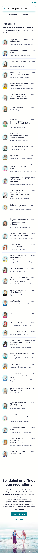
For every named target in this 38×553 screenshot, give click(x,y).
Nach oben (6, 463)
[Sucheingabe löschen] (33, 8)
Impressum (20, 551)
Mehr (32, 551)
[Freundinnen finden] (5, 8)
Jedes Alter (13, 14)
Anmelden (33, 2)
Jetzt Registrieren (19, 514)
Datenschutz (8, 551)
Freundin (25, 14)
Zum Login (19, 519)
